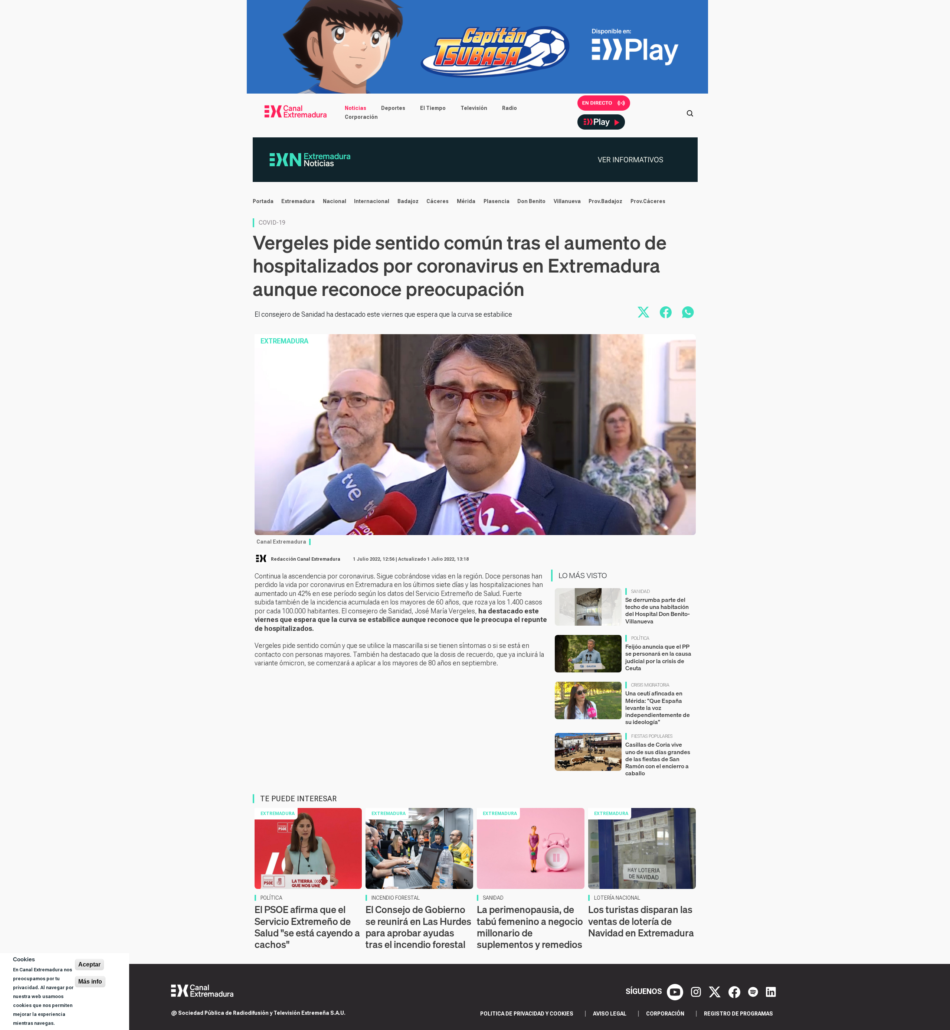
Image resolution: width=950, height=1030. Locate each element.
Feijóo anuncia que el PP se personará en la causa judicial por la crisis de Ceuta (658, 657)
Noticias (355, 108)
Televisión (474, 108)
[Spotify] (754, 991)
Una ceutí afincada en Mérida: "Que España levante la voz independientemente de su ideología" (657, 707)
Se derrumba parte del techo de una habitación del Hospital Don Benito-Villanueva (657, 610)
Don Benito (531, 201)
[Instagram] (697, 991)
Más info (90, 981)
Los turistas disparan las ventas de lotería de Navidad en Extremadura (641, 921)
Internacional (371, 201)
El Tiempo (433, 108)
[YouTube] (676, 991)
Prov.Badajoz (605, 201)
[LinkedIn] (771, 991)
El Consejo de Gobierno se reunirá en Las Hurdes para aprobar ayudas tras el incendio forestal (418, 927)
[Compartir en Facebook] (666, 312)
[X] (716, 991)
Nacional (334, 201)
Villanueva (567, 201)
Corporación (361, 117)
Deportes (393, 108)
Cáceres (437, 201)
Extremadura (298, 201)
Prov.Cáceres (647, 201)
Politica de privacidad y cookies (526, 1014)
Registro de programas (738, 1014)
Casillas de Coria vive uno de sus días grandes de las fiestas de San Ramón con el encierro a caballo (657, 759)
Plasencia (497, 201)
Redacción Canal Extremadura (305, 559)
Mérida (466, 201)
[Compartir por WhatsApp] (688, 312)
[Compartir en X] (643, 312)
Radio (509, 108)
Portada (263, 201)
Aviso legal (609, 1014)
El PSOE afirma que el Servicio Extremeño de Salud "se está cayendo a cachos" (307, 927)
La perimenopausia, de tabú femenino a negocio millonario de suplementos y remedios (530, 927)
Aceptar (89, 964)
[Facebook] (735, 991)
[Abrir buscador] (690, 112)
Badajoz (408, 201)
